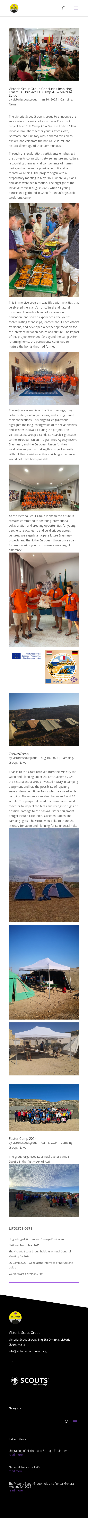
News (12, 104)
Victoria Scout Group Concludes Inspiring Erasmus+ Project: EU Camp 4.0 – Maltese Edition (40, 92)
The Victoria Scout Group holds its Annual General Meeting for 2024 (41, 1485)
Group (13, 762)
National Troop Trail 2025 (24, 1245)
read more (16, 1455)
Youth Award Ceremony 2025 (26, 1274)
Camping (66, 99)
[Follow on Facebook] (12, 1363)
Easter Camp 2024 (22, 1138)
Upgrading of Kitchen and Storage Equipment (37, 1239)
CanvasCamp (19, 753)
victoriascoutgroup (25, 99)
